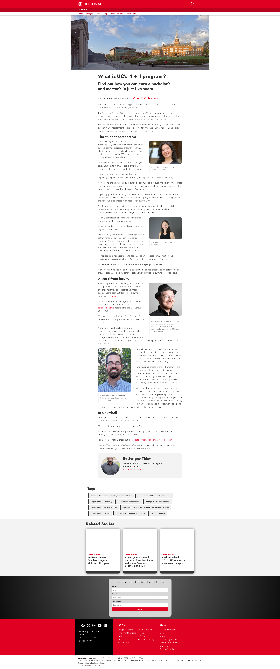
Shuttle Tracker (145, 629)
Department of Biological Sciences (130, 513)
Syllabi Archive (152, 660)
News (162, 636)
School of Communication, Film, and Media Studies (111, 496)
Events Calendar (167, 649)
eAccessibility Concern (167, 660)
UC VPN (141, 636)
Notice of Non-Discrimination (112, 660)
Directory (164, 646)
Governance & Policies (170, 642)
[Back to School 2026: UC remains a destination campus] (177, 540)
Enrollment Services (126, 633)
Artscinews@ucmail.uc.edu (135, 469)
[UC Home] (89, 4)
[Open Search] (192, 4)
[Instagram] (93, 626)
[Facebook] (83, 626)
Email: (114, 586)
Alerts (80, 660)
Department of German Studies (104, 507)
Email (119, 636)
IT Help (141, 633)
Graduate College (158, 513)
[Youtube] (100, 626)
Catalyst (121, 639)
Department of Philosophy (129, 502)
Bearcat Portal (124, 642)
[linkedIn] (105, 626)
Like (154, 98)
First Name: (116, 594)
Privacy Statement (183, 660)
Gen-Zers (114, 296)
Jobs (162, 633)
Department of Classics (100, 513)
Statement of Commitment (135, 660)
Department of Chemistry (101, 502)
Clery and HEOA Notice (92, 660)
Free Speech (196, 660)
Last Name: (116, 601)
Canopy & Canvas (125, 629)
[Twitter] (88, 626)
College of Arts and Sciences (157, 502)
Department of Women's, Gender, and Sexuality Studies (146, 507)
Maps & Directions (168, 629)
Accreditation (100, 663)
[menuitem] (80, 13)
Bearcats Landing (146, 639)
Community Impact (168, 639)
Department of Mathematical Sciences (154, 496)
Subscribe (140, 609)
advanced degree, (106, 307)
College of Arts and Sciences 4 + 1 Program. (152, 439)
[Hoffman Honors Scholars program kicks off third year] (103, 540)
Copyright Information (86, 663)
